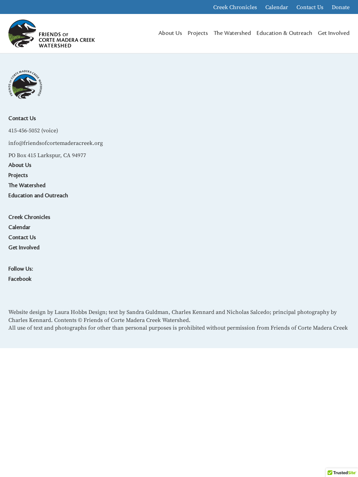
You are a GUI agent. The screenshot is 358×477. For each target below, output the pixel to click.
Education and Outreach (38, 195)
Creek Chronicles (235, 7)
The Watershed (26, 185)
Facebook (19, 279)
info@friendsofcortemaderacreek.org (55, 143)
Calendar (276, 7)
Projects (18, 175)
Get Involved (24, 247)
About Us (19, 165)
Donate (341, 7)
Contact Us (309, 7)
